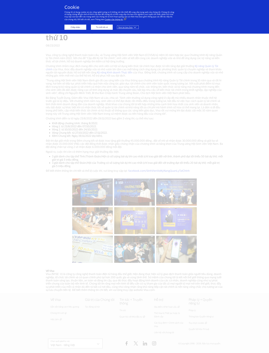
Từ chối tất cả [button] (102, 27)
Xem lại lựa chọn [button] (125, 27)
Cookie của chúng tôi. (114, 19)
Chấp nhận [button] (75, 27)
